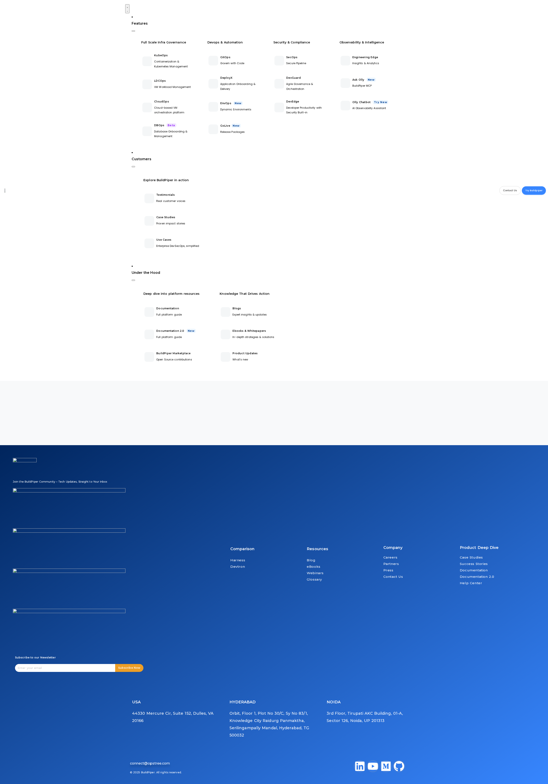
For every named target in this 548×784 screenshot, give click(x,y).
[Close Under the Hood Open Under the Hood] (133, 280)
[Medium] (386, 766)
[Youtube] (373, 766)
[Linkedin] (360, 766)
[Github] (399, 766)
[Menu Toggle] (127, 8)
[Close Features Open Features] (133, 31)
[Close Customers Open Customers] (133, 166)
